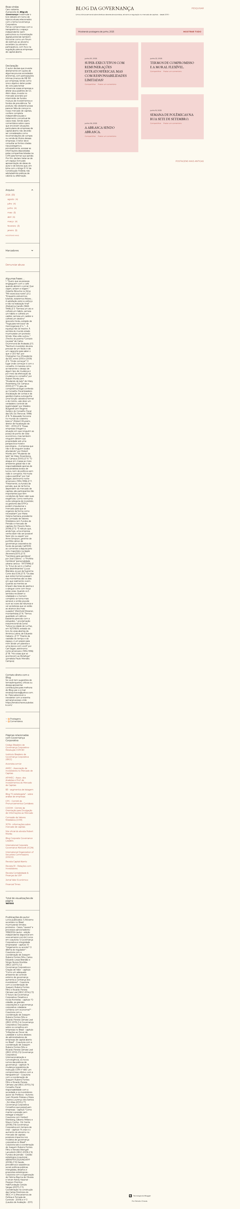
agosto (12, 199)
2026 (10, 195)
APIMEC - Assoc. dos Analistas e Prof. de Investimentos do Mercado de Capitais (19, 781)
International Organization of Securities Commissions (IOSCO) (19, 854)
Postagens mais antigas (190, 161)
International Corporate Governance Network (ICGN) (19, 846)
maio (11, 212)
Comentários (16, 721)
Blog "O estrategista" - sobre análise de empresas (19, 795)
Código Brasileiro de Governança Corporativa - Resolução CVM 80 (18, 747)
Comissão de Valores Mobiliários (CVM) (16, 818)
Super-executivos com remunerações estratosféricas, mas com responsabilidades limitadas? (106, 71)
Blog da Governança (105, 8)
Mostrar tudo (192, 31)
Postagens (15, 719)
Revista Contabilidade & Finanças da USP (17, 874)
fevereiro (13, 226)
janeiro (12, 230)
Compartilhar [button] (90, 84)
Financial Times (13, 884)
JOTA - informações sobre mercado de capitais (18, 825)
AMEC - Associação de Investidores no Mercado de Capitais (19, 771)
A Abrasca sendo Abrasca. (100, 129)
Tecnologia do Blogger (142, 1196)
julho (11, 203)
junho (12, 208)
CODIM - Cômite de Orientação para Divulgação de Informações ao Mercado (19, 810)
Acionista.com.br (14, 764)
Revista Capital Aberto (16, 861)
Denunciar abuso (15, 264)
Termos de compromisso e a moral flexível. (172, 65)
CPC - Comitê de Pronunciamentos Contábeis (19, 802)
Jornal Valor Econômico (17, 880)
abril (11, 217)
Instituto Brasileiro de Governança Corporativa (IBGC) (17, 757)
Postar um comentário (107, 84)
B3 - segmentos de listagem (19, 789)
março (12, 221)
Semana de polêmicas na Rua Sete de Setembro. (171, 116)
